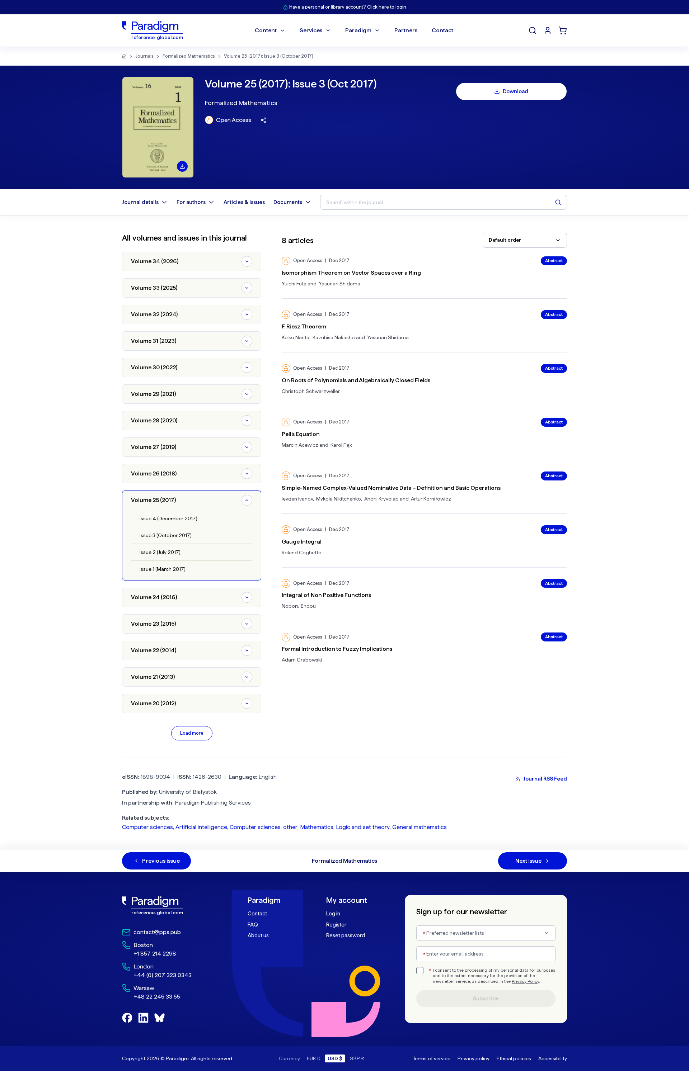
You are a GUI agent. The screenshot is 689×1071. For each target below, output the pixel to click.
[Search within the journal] (558, 202)
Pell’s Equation (301, 434)
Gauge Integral (302, 541)
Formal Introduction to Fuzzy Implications (337, 648)
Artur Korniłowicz (431, 499)
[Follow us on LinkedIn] (143, 1018)
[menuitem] (547, 30)
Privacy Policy (525, 981)
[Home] (124, 56)
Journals (145, 56)
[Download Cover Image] (182, 166)
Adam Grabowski (302, 660)
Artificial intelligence (201, 827)
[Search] (532, 30)
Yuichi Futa (294, 283)
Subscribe (486, 998)
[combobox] (525, 240)
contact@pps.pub (157, 932)
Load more (191, 733)
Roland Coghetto (302, 552)
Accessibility (552, 1058)
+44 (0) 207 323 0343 (162, 975)
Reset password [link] (345, 935)
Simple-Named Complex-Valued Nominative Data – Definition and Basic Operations (391, 487)
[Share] (263, 120)
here (384, 7)
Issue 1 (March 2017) (163, 569)
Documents (287, 202)
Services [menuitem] (311, 30)
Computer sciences (147, 827)
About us (258, 935)
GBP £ (357, 1058)
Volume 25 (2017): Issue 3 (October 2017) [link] (268, 56)
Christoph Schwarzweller (311, 391)
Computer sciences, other (263, 827)
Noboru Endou (299, 606)
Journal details (140, 202)
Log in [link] (333, 913)
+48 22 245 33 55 (156, 996)
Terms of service (431, 1058)
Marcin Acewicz (300, 445)
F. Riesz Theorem (304, 326)
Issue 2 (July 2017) (160, 552)
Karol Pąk (341, 445)
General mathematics (419, 827)
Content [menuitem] (266, 30)
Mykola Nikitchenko (338, 499)
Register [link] (336, 924)
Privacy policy (473, 1058)
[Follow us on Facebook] (127, 1018)
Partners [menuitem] (405, 30)
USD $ (335, 1058)
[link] (169, 905)
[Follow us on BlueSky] (159, 1018)
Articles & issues (244, 202)
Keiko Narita (295, 337)
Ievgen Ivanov (297, 499)
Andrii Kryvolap (381, 499)
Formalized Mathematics (189, 56)
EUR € (313, 1058)
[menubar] (354, 30)
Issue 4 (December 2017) (168, 518)
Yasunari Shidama (339, 283)
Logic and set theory (363, 827)
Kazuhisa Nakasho (334, 337)
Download (515, 91)
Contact (257, 913)
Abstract (554, 260)
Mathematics (316, 827)
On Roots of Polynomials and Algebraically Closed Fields (356, 380)
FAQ (253, 924)
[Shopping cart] (562, 30)
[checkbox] (419, 970)
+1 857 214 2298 (154, 953)
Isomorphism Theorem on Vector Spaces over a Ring (351, 272)
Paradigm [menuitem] (358, 30)
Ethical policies (514, 1058)
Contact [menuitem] (442, 30)
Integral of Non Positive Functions (326, 595)
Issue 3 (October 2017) (166, 535)
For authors (191, 202)
